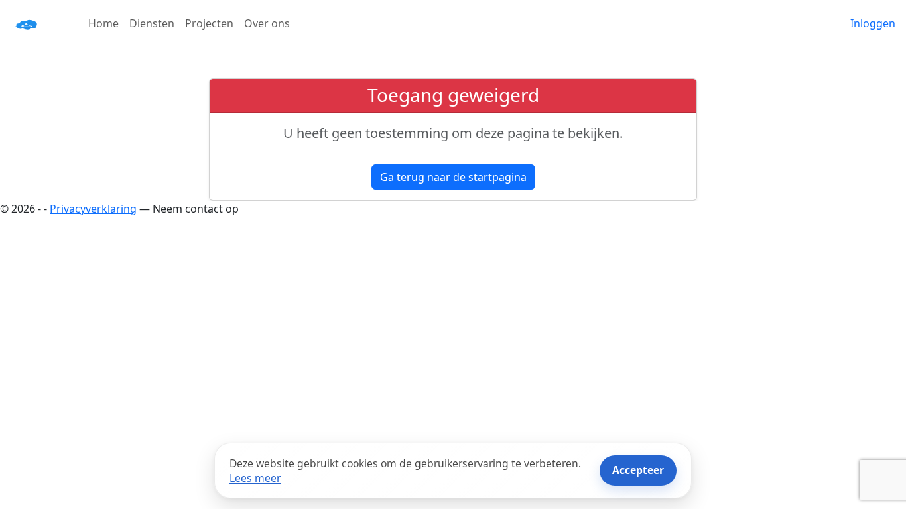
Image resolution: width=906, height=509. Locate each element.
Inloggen (872, 23)
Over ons (267, 23)
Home (103, 23)
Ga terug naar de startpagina (453, 177)
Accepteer (638, 470)
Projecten (209, 23)
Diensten (151, 23)
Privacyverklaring (93, 208)
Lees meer (255, 478)
